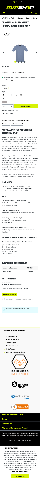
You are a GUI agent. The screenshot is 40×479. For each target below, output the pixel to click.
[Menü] (4, 12)
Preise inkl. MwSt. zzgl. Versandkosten (13, 72)
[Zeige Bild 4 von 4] (25, 62)
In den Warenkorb (26, 106)
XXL (21, 95)
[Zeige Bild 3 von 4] (21, 62)
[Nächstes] (36, 53)
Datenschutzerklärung (19, 471)
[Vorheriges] (3, 53)
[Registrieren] (31, 12)
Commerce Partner (25, 440)
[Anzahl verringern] (4, 106)
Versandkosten (33, 433)
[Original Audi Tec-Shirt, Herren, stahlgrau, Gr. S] (19, 53)
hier (19, 463)
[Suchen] (27, 12)
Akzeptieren (20, 476)
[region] (20, 53)
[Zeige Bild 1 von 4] (15, 62)
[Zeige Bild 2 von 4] (18, 62)
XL (16, 95)
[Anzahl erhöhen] (11, 106)
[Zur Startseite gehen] (20, 7)
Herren (5, 88)
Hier (12, 80)
